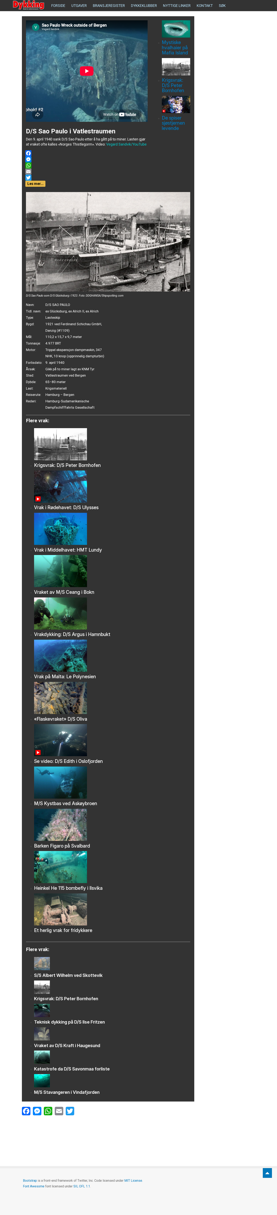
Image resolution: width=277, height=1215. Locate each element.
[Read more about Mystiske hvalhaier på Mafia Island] (176, 29)
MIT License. (133, 1181)
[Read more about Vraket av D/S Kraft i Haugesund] (112, 1033)
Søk (222, 5)
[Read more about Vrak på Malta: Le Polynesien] (112, 656)
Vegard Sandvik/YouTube (126, 144)
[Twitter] (86, 178)
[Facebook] (86, 153)
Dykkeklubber (144, 5)
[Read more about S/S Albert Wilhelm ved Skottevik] (112, 963)
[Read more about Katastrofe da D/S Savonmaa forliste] (112, 1057)
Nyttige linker (177, 5)
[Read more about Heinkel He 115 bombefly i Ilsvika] (112, 867)
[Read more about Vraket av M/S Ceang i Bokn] (112, 571)
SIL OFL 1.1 (81, 1186)
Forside (58, 5)
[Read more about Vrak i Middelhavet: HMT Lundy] (112, 529)
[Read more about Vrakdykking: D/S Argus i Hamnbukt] (112, 613)
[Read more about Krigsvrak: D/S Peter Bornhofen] (176, 66)
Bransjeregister (109, 5)
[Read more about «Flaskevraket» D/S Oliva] (112, 698)
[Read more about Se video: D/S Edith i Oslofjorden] (112, 740)
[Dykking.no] (29, 5)
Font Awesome (33, 1186)
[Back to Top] (267, 1173)
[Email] (86, 171)
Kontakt (205, 5)
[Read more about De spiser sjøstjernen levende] (176, 104)
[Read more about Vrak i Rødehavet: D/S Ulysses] (112, 487)
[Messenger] (86, 159)
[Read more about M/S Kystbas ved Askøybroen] (112, 783)
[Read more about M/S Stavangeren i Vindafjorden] (112, 1080)
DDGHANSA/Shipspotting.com (104, 295)
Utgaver (79, 5)
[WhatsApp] (86, 165)
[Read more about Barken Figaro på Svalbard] (112, 825)
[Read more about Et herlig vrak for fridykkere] (112, 909)
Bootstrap (30, 1181)
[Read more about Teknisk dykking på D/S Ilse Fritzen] (112, 1010)
